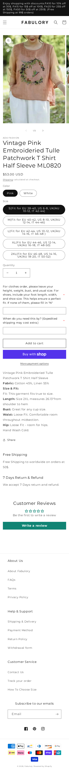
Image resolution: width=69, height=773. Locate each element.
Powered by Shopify (43, 766)
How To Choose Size (22, 689)
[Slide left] (26, 130)
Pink (10, 193)
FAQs (11, 580)
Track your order (20, 681)
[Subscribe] (57, 714)
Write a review (34, 525)
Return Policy (17, 639)
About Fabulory (19, 571)
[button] (5, 22)
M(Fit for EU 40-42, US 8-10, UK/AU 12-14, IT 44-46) (34, 221)
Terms (12, 588)
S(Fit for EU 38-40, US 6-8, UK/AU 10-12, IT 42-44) (34, 210)
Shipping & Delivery (22, 621)
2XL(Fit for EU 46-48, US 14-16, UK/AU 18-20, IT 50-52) (34, 255)
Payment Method (20, 630)
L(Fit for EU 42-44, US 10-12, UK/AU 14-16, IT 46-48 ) (34, 232)
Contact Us (16, 672)
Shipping (8, 179)
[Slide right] (43, 130)
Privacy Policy (18, 597)
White (28, 193)
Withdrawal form (20, 648)
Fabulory (29, 766)
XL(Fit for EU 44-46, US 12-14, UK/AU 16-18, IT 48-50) (34, 244)
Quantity (9, 265)
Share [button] (11, 440)
